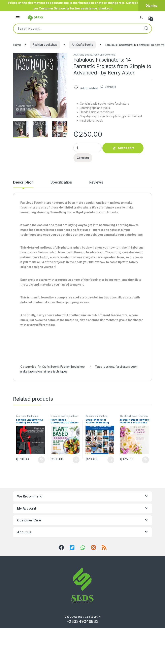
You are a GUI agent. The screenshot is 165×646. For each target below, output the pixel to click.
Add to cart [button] (41, 459)
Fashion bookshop (45, 44)
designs (109, 366)
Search (146, 28)
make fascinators (31, 371)
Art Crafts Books (82, 44)
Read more (110, 459)
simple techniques (56, 371)
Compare (110, 86)
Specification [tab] (61, 182)
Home (17, 44)
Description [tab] (23, 182)
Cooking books (59, 416)
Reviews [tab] (96, 182)
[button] (63, 57)
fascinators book (126, 366)
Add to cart (126, 148)
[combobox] (76, 28)
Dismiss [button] (152, 5)
